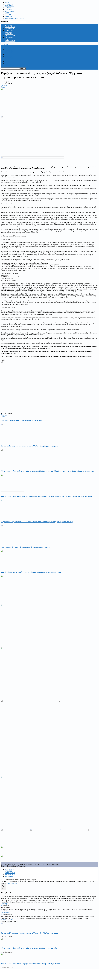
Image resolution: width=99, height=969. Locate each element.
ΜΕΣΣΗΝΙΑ (9, 4)
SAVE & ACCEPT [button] (7, 920)
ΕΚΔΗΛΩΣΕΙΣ (9, 30)
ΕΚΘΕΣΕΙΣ (8, 32)
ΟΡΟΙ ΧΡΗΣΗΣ (10, 869)
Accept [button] (8, 883)
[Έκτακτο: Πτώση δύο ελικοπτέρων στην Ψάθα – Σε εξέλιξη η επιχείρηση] (12, 440)
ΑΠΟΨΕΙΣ (8, 14)
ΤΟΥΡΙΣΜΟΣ (9, 37)
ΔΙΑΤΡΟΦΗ (8, 16)
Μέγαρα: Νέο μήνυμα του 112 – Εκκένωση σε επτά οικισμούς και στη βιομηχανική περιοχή (37, 522)
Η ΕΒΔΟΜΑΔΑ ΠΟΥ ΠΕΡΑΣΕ (15, 18)
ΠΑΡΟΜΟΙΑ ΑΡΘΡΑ (8, 420)
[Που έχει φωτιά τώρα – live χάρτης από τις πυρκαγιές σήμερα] (12, 541)
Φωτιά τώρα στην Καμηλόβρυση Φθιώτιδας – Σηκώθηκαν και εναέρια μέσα (31, 572)
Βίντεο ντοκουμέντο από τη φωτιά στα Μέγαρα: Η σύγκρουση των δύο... (29, 948)
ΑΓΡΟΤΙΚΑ (8, 25)
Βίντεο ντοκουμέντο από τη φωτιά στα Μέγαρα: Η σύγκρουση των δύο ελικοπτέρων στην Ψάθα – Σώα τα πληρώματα (47, 471)
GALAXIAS (9, 876)
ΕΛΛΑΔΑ (8, 7)
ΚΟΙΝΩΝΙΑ (8, 9)
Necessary (6, 905)
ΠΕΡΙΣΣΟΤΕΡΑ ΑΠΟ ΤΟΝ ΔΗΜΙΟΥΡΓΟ (29, 420)
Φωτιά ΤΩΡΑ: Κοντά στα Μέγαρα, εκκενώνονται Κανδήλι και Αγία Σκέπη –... (32, 964)
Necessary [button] (4, 904)
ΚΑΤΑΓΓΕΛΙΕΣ (10, 35)
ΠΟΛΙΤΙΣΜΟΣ (9, 11)
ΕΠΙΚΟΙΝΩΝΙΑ (10, 41)
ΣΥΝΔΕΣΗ (8, 871)
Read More (14, 883)
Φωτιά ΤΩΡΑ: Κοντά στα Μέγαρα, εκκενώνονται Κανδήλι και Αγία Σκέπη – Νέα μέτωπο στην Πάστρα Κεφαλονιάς (47, 496)
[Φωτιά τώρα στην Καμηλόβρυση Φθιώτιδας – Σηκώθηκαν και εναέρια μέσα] (12, 567)
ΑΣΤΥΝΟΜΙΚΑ (10, 27)
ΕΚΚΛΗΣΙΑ (9, 34)
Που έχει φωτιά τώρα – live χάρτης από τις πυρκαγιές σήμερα (25, 547)
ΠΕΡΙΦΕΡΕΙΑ (9, 6)
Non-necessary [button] (5, 912)
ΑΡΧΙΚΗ (8, 2)
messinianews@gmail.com (17, 866)
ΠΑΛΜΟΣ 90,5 (10, 874)
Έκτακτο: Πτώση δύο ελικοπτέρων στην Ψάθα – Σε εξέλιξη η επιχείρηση (29, 446)
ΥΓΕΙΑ (7, 39)
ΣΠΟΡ (7, 13)
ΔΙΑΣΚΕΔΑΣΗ (9, 28)
